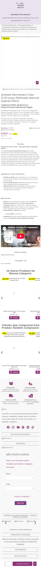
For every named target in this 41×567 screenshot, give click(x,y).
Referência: (4, 128)
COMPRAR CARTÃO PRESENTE (20, 530)
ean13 (3, 255)
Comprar (15, 317)
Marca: (3, 130)
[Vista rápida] (24, 284)
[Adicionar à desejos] (35, 564)
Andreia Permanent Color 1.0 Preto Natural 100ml (14, 311)
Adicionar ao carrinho (22, 563)
